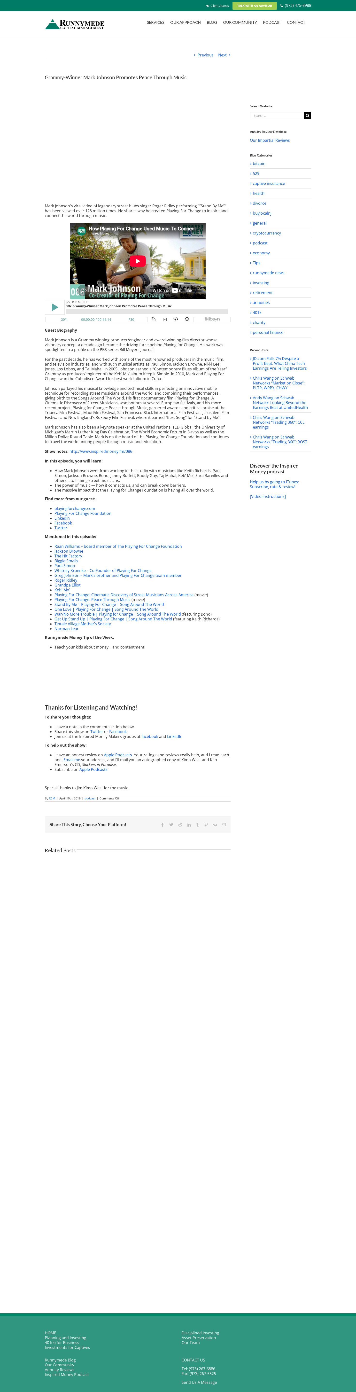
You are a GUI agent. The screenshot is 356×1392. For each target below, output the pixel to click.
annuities (261, 302)
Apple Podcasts (118, 755)
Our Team (191, 1342)
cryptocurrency (267, 233)
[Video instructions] (268, 496)
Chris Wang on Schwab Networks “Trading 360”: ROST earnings (280, 441)
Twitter (60, 528)
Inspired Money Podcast (67, 1374)
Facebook (63, 523)
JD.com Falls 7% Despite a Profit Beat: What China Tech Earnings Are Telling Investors (280, 363)
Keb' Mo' (62, 590)
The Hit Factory (68, 556)
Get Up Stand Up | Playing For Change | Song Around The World (113, 619)
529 (256, 173)
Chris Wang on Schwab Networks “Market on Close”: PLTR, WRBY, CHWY (279, 383)
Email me (71, 759)
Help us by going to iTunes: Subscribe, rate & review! (274, 484)
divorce (259, 203)
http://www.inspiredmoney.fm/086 (101, 451)
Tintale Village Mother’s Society (82, 623)
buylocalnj (262, 213)
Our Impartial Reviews (270, 140)
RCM (52, 798)
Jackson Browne (68, 551)
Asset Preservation (199, 1337)
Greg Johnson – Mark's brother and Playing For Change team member (118, 575)
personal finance (268, 332)
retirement (263, 292)
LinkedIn (62, 518)
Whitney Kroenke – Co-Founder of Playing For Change (103, 570)
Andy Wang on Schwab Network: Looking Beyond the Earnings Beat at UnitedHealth (280, 402)
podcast (90, 798)
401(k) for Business (62, 1342)
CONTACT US (193, 1360)
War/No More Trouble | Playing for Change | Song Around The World (117, 614)
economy (261, 252)
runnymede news (269, 272)
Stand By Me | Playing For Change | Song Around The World (109, 604)
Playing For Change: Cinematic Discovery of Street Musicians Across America (123, 594)
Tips (256, 262)
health (258, 193)
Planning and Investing (65, 1337)
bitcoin (259, 163)
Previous (206, 55)
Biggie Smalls (66, 560)
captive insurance (269, 183)
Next (222, 55)
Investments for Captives (67, 1347)
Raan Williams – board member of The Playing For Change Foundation (118, 546)
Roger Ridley (65, 580)
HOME (50, 1333)
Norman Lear (66, 628)
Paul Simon (64, 565)
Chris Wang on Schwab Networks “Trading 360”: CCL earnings (278, 422)
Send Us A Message (199, 1382)
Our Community (59, 1365)
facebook (149, 736)
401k (257, 312)
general (260, 223)
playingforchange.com (74, 508)
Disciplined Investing (200, 1333)
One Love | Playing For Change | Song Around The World (106, 609)
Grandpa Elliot (67, 585)
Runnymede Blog (60, 1360)
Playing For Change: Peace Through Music (92, 599)
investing (261, 282)
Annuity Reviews (59, 1369)
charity (259, 322)
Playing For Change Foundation (82, 513)
